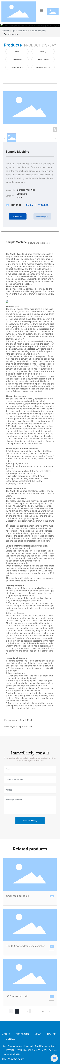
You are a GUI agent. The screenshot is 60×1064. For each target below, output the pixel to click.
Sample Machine (38, 30)
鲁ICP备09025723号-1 (14, 1058)
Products (22, 30)
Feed (17, 51)
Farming (43, 51)
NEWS (38, 1034)
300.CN (31, 1050)
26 (43, 1011)
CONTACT (11, 1038)
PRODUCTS (22, 1034)
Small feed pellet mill (43, 67)
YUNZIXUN (15, 1054)
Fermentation (17, 59)
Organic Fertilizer (43, 59)
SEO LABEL (41, 1050)
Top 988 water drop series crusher (25, 945)
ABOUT (6, 1034)
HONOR (51, 1034)
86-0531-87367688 (37, 204)
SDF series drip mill (17, 996)
